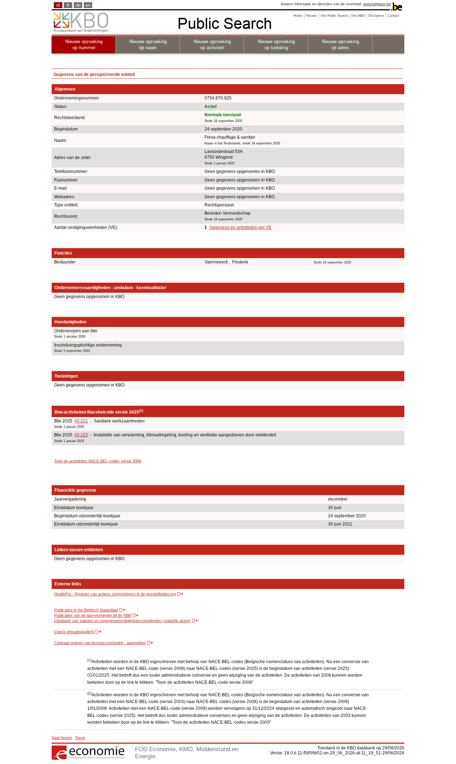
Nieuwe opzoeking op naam (148, 44)
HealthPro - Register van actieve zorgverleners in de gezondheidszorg (115, 594)
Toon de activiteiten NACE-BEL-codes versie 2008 (97, 461)
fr (68, 5)
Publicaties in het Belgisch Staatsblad (86, 610)
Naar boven (62, 737)
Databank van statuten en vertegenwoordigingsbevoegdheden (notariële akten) (122, 621)
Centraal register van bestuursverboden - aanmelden (100, 643)
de (78, 5)
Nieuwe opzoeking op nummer (84, 44)
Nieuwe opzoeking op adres (340, 44)
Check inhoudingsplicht (74, 632)
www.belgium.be (377, 4)
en (88, 5)
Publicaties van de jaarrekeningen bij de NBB (92, 615)
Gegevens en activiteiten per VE (240, 227)
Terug (80, 737)
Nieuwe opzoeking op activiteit (212, 44)
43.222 (81, 434)
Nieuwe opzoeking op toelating (276, 44)
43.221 (81, 421)
